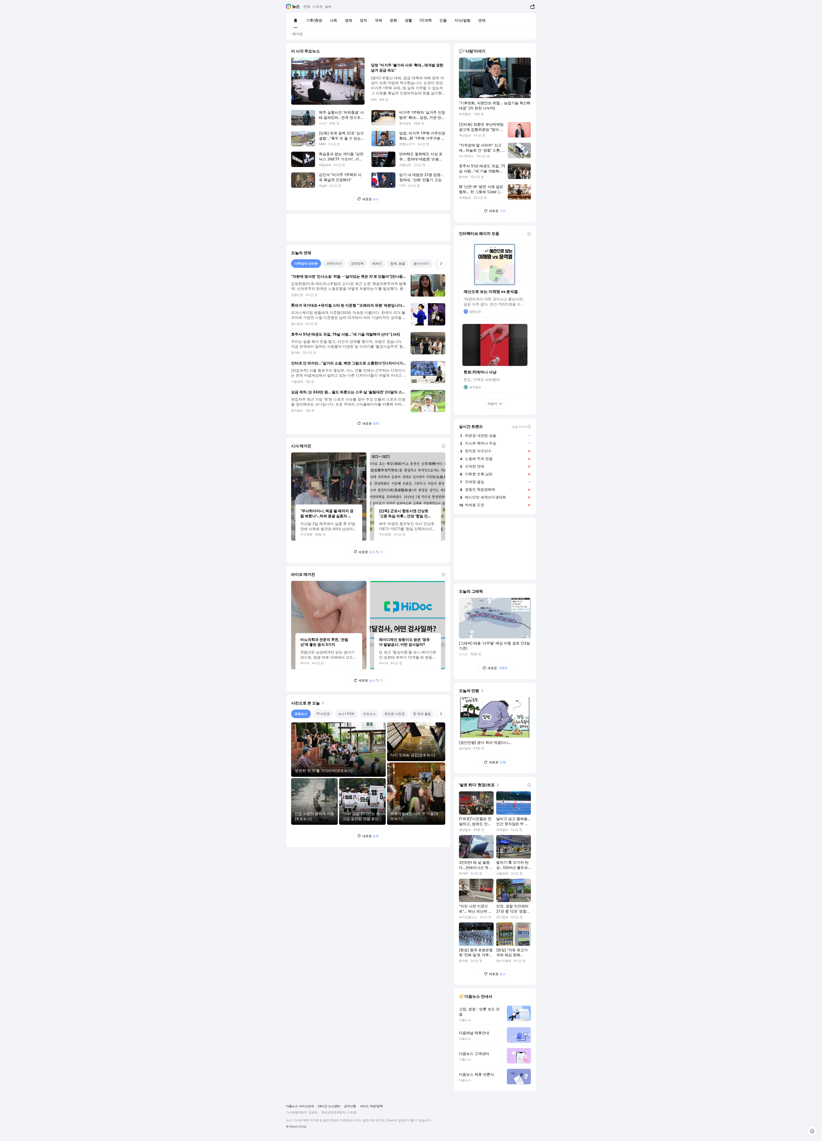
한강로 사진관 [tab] (394, 714)
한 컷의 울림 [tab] (422, 714)
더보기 (492, 404)
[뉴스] (296, 6)
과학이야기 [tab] (334, 263)
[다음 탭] (441, 263)
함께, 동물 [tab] (397, 263)
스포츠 (317, 6)
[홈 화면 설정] (812, 1131)
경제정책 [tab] (357, 263)
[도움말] (443, 446)
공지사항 (350, 1106)
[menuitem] (295, 20)
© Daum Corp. (296, 1126)
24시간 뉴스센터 (329, 1106)
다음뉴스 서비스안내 (300, 1106)
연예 (306, 6)
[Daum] (289, 6)
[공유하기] (532, 6)
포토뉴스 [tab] (301, 714)
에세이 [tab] (377, 263)
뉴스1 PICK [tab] (346, 714)
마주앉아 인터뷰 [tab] (306, 263)
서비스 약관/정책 (371, 1106)
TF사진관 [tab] (323, 714)
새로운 (370, 199)
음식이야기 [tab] (422, 263)
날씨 (328, 6)
